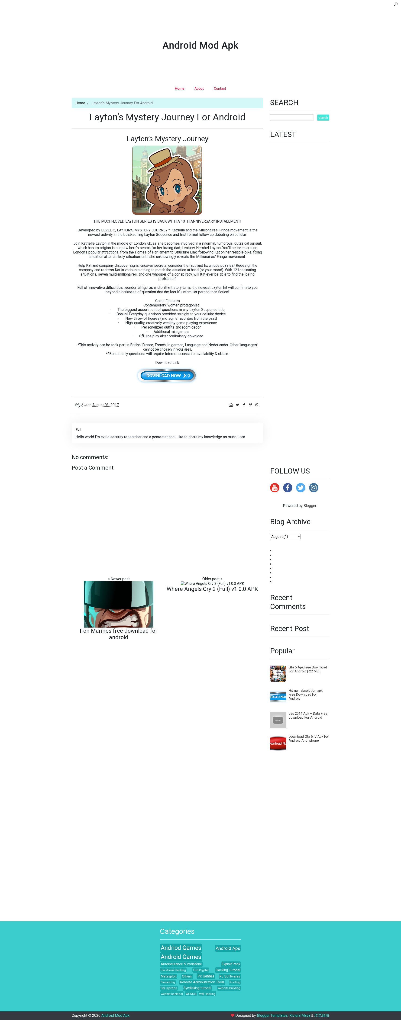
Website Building (229, 988)
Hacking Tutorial (228, 970)
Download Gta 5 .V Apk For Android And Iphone (309, 739)
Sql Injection (169, 988)
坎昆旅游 (321, 1015)
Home (179, 89)
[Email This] (231, 405)
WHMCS (191, 994)
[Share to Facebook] (244, 405)
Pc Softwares (230, 976)
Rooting (235, 982)
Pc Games (205, 976)
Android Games (181, 956)
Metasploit (169, 976)
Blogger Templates (272, 1015)
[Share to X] (238, 405)
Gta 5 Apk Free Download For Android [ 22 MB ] (308, 669)
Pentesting (168, 982)
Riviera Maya (299, 1015)
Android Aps (228, 948)
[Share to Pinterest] (251, 405)
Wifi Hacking (207, 994)
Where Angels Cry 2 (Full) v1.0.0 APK (212, 589)
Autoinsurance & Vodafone (181, 964)
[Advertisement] (299, 302)
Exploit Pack (231, 964)
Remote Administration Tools (202, 982)
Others (187, 976)
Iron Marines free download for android (118, 634)
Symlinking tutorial (197, 988)
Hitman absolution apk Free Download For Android (306, 695)
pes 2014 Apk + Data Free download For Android (308, 716)
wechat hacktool (172, 994)
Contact (220, 89)
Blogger (310, 505)
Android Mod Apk (201, 45)
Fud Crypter (201, 970)
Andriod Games (181, 947)
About (199, 89)
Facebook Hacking (173, 970)
